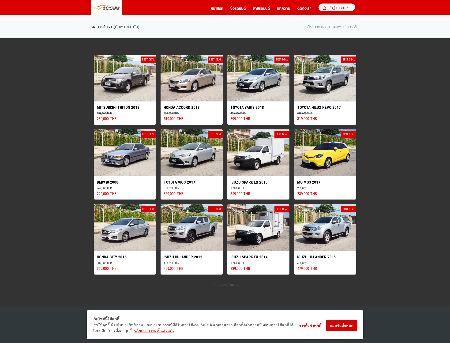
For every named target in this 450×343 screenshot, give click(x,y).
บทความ (283, 7)
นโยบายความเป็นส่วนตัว (154, 330)
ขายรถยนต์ (261, 7)
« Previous (220, 284)
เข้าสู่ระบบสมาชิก (339, 7)
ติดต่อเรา (304, 7)
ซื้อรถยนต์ (238, 7)
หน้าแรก (217, 7)
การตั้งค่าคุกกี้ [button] (310, 325)
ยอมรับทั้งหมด (341, 325)
